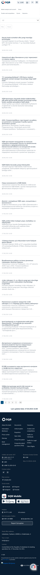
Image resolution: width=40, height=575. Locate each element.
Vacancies (25, 13)
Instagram (7, 489)
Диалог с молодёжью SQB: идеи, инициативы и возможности (19, 202)
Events (18, 13)
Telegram (16, 487)
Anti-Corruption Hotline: (9, 516)
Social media (5, 483)
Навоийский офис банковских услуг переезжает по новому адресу (19, 58)
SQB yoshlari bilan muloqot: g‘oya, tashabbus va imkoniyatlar (19, 221)
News (19, 9)
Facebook (7, 487)
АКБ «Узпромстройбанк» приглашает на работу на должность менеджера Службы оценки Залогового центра (19, 121)
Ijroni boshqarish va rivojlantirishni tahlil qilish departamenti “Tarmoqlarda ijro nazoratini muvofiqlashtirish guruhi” (17, 323)
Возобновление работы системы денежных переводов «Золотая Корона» (17, 261)
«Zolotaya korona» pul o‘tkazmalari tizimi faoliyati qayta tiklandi (19, 241)
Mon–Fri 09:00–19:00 (29, 461)
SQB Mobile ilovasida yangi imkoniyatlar (16, 165)
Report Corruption (17, 523)
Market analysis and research (8, 9)
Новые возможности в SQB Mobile (14, 183)
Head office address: (8, 531)
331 (20, 402)
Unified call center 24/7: (9, 454)
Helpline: (4, 509)
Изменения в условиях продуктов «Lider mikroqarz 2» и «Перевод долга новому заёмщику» (20, 302)
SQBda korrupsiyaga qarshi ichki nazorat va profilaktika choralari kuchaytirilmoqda (17, 387)
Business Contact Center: (30, 454)
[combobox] (20, 20)
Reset (9, 27)
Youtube (16, 489)
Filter (2, 27)
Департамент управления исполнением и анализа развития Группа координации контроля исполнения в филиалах (17, 344)
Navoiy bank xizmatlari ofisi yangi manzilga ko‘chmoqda (17, 38)
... (18, 402)
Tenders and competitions (7, 13)
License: (4, 544)
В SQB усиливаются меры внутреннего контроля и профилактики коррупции (19, 367)
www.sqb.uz (6, 559)
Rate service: (6, 477)
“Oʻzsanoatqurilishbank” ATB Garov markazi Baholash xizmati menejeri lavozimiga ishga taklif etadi (19, 78)
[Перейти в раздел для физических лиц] (5, 2)
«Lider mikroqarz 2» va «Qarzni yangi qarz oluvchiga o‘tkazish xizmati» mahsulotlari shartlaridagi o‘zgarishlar (20, 281)
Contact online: (6, 469)
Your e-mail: (5, 538)
